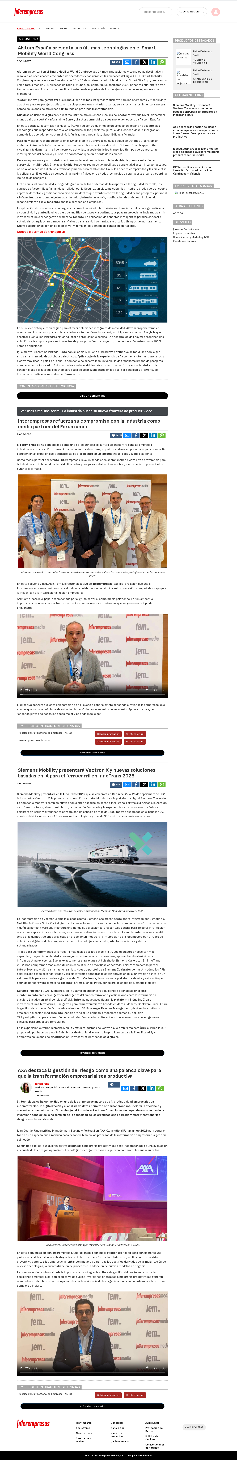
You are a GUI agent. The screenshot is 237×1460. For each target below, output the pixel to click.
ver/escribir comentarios (92, 752)
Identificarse (84, 1423)
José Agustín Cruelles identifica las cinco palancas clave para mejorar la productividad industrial (196, 152)
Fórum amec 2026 (135, 1130)
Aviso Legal (152, 1423)
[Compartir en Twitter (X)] (144, 62)
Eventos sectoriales (184, 241)
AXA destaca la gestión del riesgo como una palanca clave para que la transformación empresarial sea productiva (195, 131)
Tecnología (97, 28)
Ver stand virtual (134, 734)
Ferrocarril (26, 28)
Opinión (63, 28)
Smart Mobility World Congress (71, 71)
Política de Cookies (151, 1438)
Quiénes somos (120, 1441)
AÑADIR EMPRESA (194, 1427)
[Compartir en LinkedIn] (153, 62)
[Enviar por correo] (127, 62)
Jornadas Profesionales (186, 229)
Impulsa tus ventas (184, 233)
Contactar (117, 1423)
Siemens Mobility (29, 794)
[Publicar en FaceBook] (135, 62)
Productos (79, 28)
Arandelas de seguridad (202, 80)
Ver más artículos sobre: (40, 411)
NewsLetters (84, 1433)
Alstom (22, 71)
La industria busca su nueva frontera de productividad (107, 411)
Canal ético (118, 1428)
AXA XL (104, 1130)
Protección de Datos (154, 1429)
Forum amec (27, 445)
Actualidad (46, 28)
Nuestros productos (117, 1435)
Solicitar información (108, 734)
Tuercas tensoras (200, 61)
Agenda (114, 28)
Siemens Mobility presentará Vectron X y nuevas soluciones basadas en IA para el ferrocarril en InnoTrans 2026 (195, 110)
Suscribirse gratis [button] (191, 11)
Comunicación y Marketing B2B (191, 237)
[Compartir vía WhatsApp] (162, 62)
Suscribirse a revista (83, 1440)
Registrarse (83, 1428)
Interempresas (102, 584)
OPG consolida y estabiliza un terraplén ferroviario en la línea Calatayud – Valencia (193, 170)
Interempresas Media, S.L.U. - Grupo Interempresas (123, 1455)
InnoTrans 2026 (73, 794)
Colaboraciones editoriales (154, 1446)
